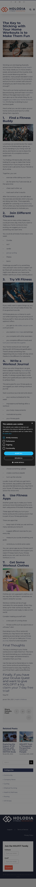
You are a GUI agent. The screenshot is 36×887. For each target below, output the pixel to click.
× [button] (32, 423)
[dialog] (18, 443)
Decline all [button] (19, 458)
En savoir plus (7, 433)
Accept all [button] (18, 453)
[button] (18, 462)
